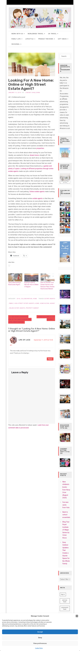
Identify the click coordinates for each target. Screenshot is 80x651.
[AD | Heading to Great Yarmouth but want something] (67, 203)
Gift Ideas (62, 39)
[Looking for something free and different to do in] (67, 214)
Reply (50, 359)
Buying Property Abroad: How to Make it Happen (31, 284)
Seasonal (15, 44)
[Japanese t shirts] (65, 339)
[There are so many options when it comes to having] (67, 209)
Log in (63, 594)
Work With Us (17, 33)
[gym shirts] (65, 399)
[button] (77, 616)
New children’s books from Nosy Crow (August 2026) (66, 490)
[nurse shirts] (65, 414)
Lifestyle (29, 39)
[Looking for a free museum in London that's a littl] (62, 214)
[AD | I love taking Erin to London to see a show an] (62, 230)
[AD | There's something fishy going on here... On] (62, 209)
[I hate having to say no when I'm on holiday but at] (62, 203)
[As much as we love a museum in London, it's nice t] (67, 220)
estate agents (37, 198)
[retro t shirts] (65, 354)
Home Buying (44, 303)
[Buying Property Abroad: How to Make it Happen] (31, 277)
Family (11, 303)
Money (52, 303)
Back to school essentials (66, 514)
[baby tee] (65, 462)
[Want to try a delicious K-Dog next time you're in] (67, 225)
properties (40, 148)
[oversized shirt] (65, 437)
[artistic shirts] (65, 309)
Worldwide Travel (36, 33)
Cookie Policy (39, 648)
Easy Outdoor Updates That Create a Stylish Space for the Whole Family (66, 553)
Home (35, 298)
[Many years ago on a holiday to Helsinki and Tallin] (62, 220)
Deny (40, 638)
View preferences (40, 643)
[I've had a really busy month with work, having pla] (67, 230)
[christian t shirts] (65, 324)
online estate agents (17, 308)
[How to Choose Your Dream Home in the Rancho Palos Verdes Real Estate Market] (48, 277)
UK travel (52, 33)
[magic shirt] (65, 294)
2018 (18, 298)
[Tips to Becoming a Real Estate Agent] (15, 277)
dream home (34, 155)
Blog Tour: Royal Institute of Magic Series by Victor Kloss (66, 530)
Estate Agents (49, 298)
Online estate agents (36, 192)
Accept (40, 632)
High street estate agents (24, 303)
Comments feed (64, 608)
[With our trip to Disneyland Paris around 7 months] (62, 225)
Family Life (16, 39)
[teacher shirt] (65, 369)
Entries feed (64, 601)
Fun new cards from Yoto (65, 505)
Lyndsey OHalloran (32, 92)
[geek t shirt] (65, 279)
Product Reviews (46, 39)
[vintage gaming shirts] (65, 384)
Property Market (32, 308)
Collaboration (26, 298)
